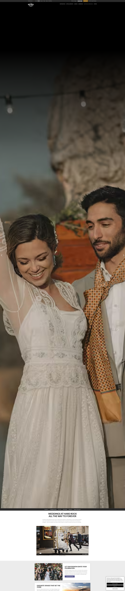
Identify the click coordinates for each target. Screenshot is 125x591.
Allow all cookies (115, 583)
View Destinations (69, 576)
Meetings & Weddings (88, 3)
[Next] (123, 254)
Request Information (77, 509)
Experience (80, 3)
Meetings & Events (53, 509)
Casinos (75, 3)
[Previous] (1, 254)
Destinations (62, 3)
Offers (95, 3)
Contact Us (70, 509)
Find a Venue (65, 509)
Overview (46, 509)
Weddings (59, 509)
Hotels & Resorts (69, 3)
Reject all (115, 586)
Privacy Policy (109, 581)
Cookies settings (115, 588)
